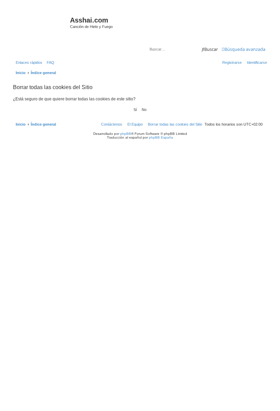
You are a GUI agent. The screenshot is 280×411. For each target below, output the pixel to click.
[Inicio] (40, 22)
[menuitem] (49, 62)
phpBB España (161, 137)
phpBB (125, 134)
